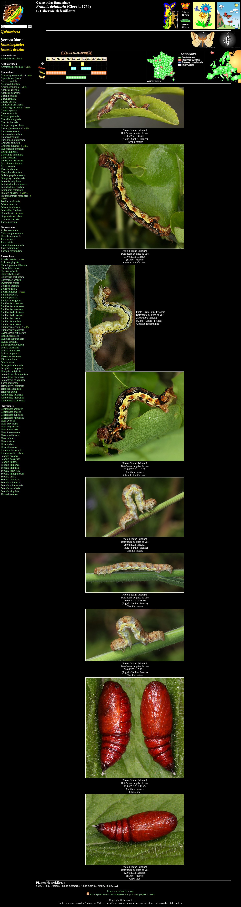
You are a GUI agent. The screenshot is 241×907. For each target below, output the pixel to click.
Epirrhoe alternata (10, 285)
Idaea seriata (7, 444)
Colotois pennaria (10, 116)
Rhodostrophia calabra (12, 453)
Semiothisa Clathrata (11, 210)
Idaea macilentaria (10, 435)
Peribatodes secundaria (12, 187)
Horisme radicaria (10, 335)
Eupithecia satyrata (10, 327)
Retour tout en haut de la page (120, 891)
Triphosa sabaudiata (11, 388)
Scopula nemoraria (10, 470)
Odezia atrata (7, 362)
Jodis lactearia (8, 239)
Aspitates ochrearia (10, 92)
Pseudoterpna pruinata (12, 245)
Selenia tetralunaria (10, 207)
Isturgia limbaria (9, 151)
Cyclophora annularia (12, 408)
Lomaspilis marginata (12, 160)
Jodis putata (7, 242)
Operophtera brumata (12, 365)
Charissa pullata (9, 110)
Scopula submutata (10, 482)
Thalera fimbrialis (10, 248)
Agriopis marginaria (11, 78)
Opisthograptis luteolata (13, 175)
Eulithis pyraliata (9, 297)
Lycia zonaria (8, 166)
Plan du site (103, 894)
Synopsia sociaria (10, 219)
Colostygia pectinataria (12, 277)
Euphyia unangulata (11, 300)
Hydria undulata (9, 341)
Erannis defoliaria (10, 137)
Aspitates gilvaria (10, 89)
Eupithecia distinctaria (12, 312)
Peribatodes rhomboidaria (14, 184)
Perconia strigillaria (11, 181)
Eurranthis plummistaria (13, 139)
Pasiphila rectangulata (12, 368)
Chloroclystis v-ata (10, 274)
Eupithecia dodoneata (12, 315)
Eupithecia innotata (11, 321)
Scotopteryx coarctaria (12, 377)
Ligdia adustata (9, 157)
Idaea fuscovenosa (10, 432)
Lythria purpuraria (10, 353)
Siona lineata (7, 213)
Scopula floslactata (10, 459)
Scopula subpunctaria (12, 485)
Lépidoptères (10, 31)
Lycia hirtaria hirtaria (11, 163)
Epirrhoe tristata (9, 288)
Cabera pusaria (8, 101)
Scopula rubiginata (10, 479)
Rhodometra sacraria (11, 450)
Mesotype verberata (11, 356)
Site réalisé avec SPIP (119, 894)
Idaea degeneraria (10, 426)
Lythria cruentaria (10, 347)
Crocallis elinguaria (11, 119)
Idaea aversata (8, 420)
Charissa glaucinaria (11, 107)
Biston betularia (9, 95)
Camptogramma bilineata (14, 265)
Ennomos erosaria (10, 131)
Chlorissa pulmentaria (12, 233)
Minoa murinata (9, 359)
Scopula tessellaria (10, 488)
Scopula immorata (10, 464)
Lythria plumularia (10, 350)
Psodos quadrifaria (10, 201)
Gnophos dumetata (10, 142)
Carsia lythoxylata (10, 268)
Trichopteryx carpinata (12, 385)
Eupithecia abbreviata (12, 303)
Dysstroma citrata (10, 282)
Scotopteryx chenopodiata (14, 374)
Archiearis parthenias (12, 66)
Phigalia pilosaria (10, 192)
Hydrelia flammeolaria (12, 338)
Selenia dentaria (9, 204)
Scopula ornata (8, 476)
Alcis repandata (9, 81)
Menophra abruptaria (11, 172)
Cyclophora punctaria (12, 414)
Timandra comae (9, 494)
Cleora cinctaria (9, 113)
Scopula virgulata (10, 491)
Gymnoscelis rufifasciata (13, 332)
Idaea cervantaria (9, 423)
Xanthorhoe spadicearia (13, 400)
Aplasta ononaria (9, 230)
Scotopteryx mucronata (13, 380)
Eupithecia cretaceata (12, 309)
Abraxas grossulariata (12, 75)
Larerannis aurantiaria (12, 154)
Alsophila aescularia (11, 58)
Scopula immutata (10, 467)
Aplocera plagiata (10, 262)
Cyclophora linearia (11, 411)
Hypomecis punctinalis (12, 148)
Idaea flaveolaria (9, 429)
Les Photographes (138, 894)
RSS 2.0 (93, 894)
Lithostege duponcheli (12, 344)
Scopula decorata (10, 456)
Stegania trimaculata (11, 216)
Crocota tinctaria (9, 122)
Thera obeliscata (9, 382)
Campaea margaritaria (12, 104)
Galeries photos (12, 44)
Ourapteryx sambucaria (13, 178)
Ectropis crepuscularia (12, 125)
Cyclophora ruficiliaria (12, 417)
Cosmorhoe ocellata (11, 279)
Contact (151, 894)
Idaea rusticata (8, 441)
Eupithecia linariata (11, 324)
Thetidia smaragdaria (11, 251)
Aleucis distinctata (10, 84)
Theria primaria (9, 222)
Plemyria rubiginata (11, 371)
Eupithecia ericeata (10, 318)
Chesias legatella (9, 271)
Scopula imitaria (9, 461)
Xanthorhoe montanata (12, 397)
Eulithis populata (9, 294)
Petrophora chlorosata (12, 190)
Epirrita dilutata (9, 291)
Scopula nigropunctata (12, 473)
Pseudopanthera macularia (14, 195)
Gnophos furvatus (10, 145)
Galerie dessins (12, 49)
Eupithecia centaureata (12, 306)
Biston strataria (8, 98)
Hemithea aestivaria (11, 236)
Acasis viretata (8, 259)
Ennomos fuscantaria (11, 134)
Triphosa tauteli (9, 391)
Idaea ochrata (8, 438)
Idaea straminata (9, 447)
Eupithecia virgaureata (12, 329)
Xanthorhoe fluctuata (12, 394)
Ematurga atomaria (10, 128)
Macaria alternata (10, 169)
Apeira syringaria (10, 87)
